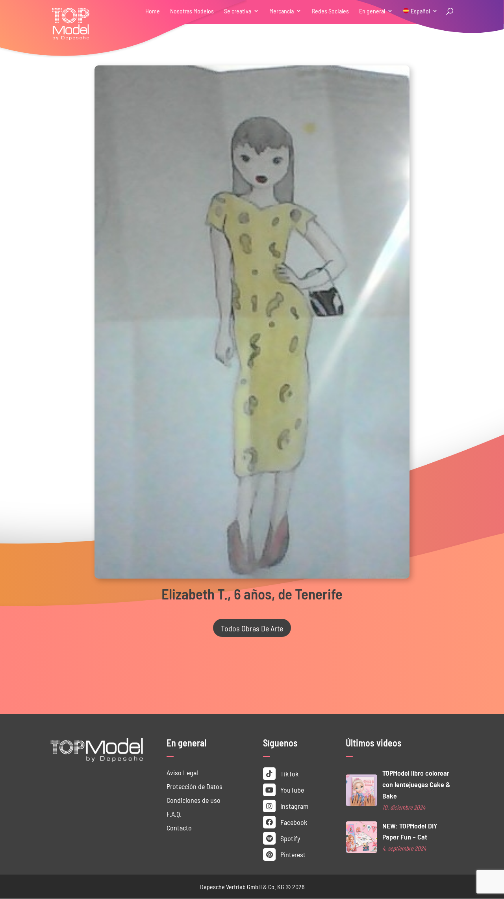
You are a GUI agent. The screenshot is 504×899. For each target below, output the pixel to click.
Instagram (293, 805)
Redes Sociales (330, 11)
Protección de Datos (194, 786)
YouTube (291, 789)
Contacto (179, 827)
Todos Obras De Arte (252, 628)
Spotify (289, 838)
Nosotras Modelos (192, 11)
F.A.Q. (174, 813)
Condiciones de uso (193, 799)
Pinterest (292, 854)
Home (152, 11)
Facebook (293, 821)
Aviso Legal (182, 772)
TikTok (288, 773)
